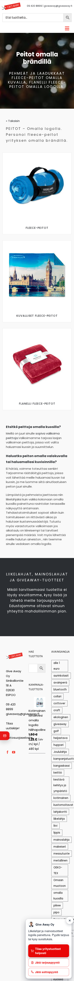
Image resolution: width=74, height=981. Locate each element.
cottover (59, 703)
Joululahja (60, 752)
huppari (58, 745)
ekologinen (60, 717)
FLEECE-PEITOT (37, 228)
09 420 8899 (34, 6)
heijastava (60, 738)
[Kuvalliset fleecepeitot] (37, 242)
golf (56, 731)
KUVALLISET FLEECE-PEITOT (37, 316)
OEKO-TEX (57, 870)
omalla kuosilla (58, 895)
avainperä (60, 682)
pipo (56, 912)
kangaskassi (61, 766)
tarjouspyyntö (50, 600)
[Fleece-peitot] (37, 154)
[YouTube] (13, 752)
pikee (57, 905)
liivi (55, 826)
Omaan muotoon (59, 883)
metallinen (60, 860)
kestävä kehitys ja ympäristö (60, 785)
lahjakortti (60, 812)
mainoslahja (61, 840)
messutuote (61, 854)
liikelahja (59, 819)
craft (56, 710)
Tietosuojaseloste (19, 738)
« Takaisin (13, 121)
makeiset (59, 847)
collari (57, 696)
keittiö (57, 773)
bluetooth (60, 689)
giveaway (60, 724)
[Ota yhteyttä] (4, 735)
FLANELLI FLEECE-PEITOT (37, 404)
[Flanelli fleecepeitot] (37, 330)
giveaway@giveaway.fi (58, 6)
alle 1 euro (56, 666)
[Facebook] (7, 752)
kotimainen (60, 798)
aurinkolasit (61, 676)
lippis (56, 833)
